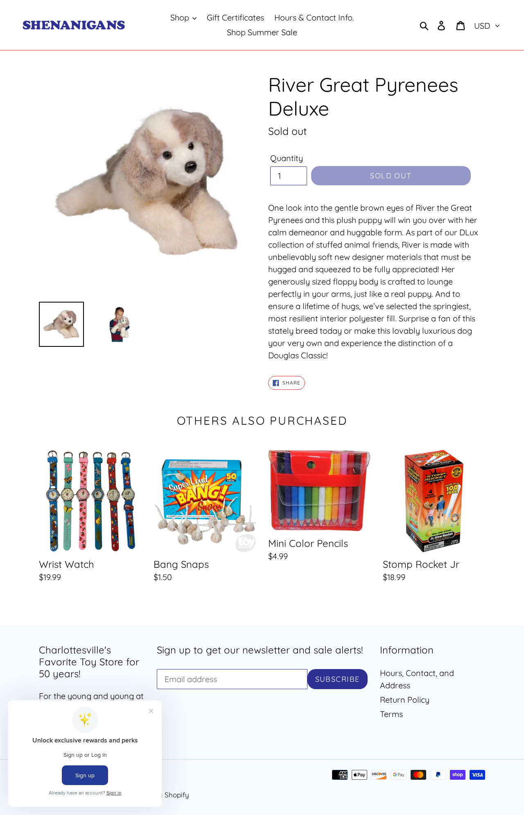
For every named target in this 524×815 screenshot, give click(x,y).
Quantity (286, 158)
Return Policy (404, 699)
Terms (391, 714)
